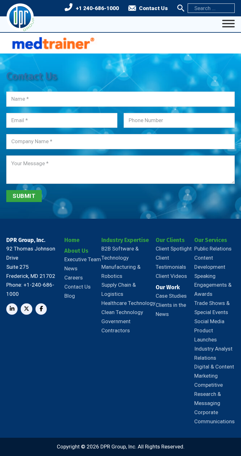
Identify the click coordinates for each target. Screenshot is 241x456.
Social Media (209, 321)
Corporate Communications (214, 417)
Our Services (210, 240)
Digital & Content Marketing (214, 371)
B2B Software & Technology (120, 253)
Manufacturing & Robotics (121, 271)
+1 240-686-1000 (97, 8)
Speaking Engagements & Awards (213, 285)
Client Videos (171, 276)
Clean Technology (122, 312)
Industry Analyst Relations (213, 353)
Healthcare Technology (128, 303)
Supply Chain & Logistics (118, 289)
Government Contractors (116, 326)
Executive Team (82, 259)
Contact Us (153, 8)
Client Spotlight (174, 248)
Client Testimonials (171, 262)
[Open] (228, 23)
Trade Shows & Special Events (212, 307)
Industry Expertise (125, 240)
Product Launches (205, 335)
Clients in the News (171, 309)
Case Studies (171, 296)
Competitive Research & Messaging (208, 394)
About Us (76, 250)
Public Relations (213, 248)
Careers (73, 277)
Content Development (209, 262)
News (71, 268)
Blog (69, 296)
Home (71, 240)
